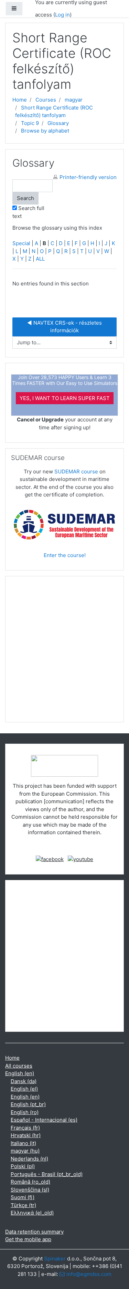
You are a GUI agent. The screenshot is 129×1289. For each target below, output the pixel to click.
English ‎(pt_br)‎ (28, 1104)
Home (19, 99)
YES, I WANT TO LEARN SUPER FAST (65, 398)
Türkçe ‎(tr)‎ (23, 1205)
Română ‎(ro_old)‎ (30, 1181)
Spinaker (55, 1258)
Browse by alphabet (45, 130)
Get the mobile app (28, 1239)
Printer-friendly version (88, 177)
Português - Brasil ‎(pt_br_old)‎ (47, 1174)
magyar (74, 99)
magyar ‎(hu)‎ (25, 1150)
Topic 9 (30, 123)
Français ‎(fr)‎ (25, 1127)
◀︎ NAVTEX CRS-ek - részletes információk (65, 326)
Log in (62, 14)
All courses (18, 1065)
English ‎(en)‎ (19, 1073)
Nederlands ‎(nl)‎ (29, 1158)
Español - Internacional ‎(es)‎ (44, 1120)
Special (21, 243)
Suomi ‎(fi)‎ (22, 1197)
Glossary (58, 123)
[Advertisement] (64, 651)
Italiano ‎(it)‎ (23, 1143)
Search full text (28, 212)
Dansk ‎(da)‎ (23, 1081)
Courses (45, 99)
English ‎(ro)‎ (25, 1112)
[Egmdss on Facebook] (50, 859)
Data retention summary (34, 1231)
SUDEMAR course (76, 471)
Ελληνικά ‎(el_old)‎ (32, 1212)
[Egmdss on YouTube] (80, 859)
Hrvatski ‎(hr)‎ (26, 1135)
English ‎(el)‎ (24, 1089)
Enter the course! (65, 555)
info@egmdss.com (88, 1274)
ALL (40, 258)
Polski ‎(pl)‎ (23, 1166)
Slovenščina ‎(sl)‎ (30, 1189)
